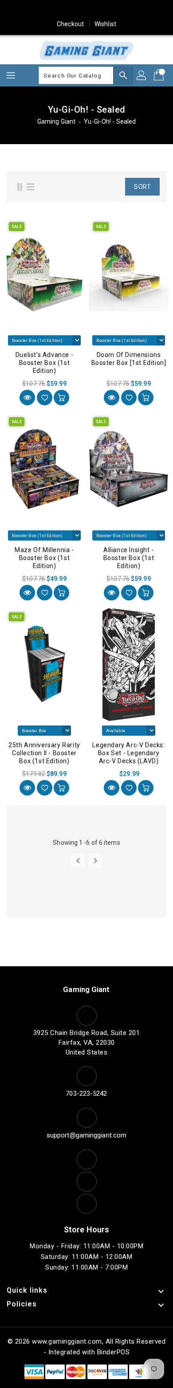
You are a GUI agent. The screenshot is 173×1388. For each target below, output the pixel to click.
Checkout (70, 23)
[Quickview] (27, 397)
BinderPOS (113, 1352)
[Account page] (142, 75)
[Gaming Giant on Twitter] (52, 10)
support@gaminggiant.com (86, 1135)
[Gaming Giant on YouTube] (120, 10)
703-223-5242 (86, 1094)
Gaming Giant (56, 121)
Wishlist (105, 23)
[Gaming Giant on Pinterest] (69, 10)
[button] (108, 187)
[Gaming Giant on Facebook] (36, 10)
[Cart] (160, 75)
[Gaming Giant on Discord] (137, 10)
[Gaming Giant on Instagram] (86, 10)
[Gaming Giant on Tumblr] (103, 10)
